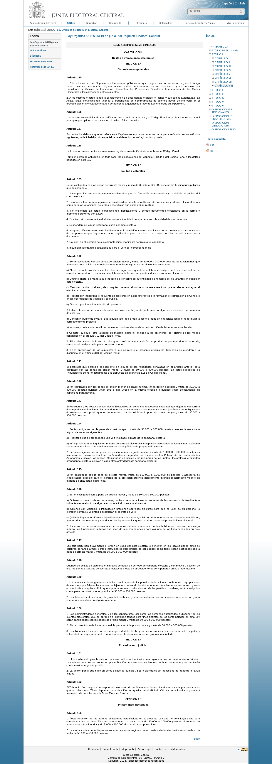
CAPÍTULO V (222, 74)
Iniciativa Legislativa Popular (200, 22)
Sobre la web (110, 749)
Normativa (91, 22)
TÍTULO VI (218, 105)
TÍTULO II (218, 90)
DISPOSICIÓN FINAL (224, 129)
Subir (197, 738)
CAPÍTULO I (222, 58)
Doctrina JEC (116, 22)
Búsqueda (35, 56)
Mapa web (128, 749)
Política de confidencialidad (171, 749)
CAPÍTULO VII (223, 81)
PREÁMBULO (220, 46)
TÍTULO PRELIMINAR (225, 50)
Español (227, 3)
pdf (212, 144)
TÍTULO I (217, 54)
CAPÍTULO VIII (224, 85)
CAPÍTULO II (222, 62)
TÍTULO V (218, 101)
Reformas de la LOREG (42, 67)
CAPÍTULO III (223, 66)
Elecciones (141, 22)
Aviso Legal (144, 749)
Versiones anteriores (41, 61)
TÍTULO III (218, 94)
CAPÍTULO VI (223, 78)
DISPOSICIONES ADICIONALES (221, 111)
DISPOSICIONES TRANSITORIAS (221, 117)
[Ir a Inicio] (75, 9)
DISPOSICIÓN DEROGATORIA (220, 124)
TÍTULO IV (218, 98)
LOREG (70, 22)
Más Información (235, 22)
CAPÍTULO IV (223, 70)
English (240, 3)
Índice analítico (38, 50)
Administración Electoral (42, 22)
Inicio (41, 29)
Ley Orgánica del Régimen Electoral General (44, 44)
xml (212, 150)
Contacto (93, 749)
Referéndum (165, 22)
